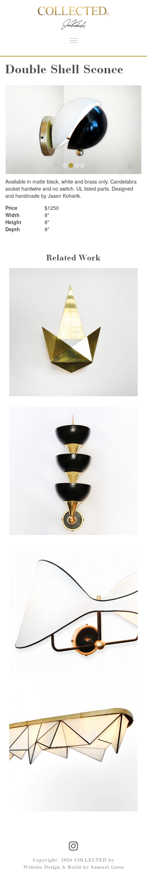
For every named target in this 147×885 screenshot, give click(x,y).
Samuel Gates (107, 867)
